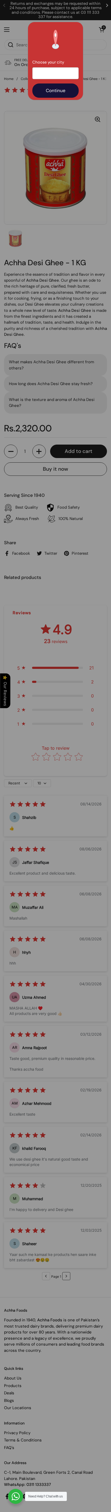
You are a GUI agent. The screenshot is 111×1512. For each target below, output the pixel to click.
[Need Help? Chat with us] (15, 1496)
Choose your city (48, 62)
